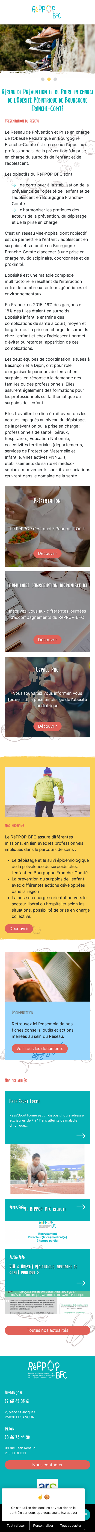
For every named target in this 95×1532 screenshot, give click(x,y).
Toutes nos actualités (47, 1330)
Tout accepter (70, 1525)
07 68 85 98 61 (17, 1400)
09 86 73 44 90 (17, 1436)
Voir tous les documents (39, 1048)
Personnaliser (43, 1525)
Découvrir (47, 553)
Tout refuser (16, 1525)
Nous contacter (47, 1464)
